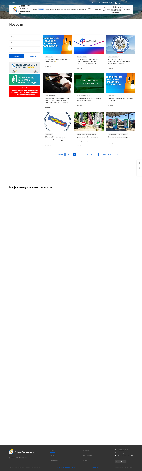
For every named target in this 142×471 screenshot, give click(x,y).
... (95, 154)
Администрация (55, 9)
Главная (34, 9)
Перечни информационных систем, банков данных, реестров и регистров (117, 9)
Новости (41, 9)
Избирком (98, 9)
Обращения (82, 9)
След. (110, 154)
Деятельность (65, 9)
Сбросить (32, 56)
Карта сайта (95, 467)
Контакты (127, 9)
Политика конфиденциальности (66, 467)
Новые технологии (128, 467)
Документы (74, 9)
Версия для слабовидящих (125, 3)
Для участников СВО (106, 9)
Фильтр (16, 56)
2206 (100, 154)
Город (47, 9)
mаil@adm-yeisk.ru (122, 453)
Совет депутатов (91, 9)
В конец (117, 154)
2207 (104, 154)
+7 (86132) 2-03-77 (106, 3)
